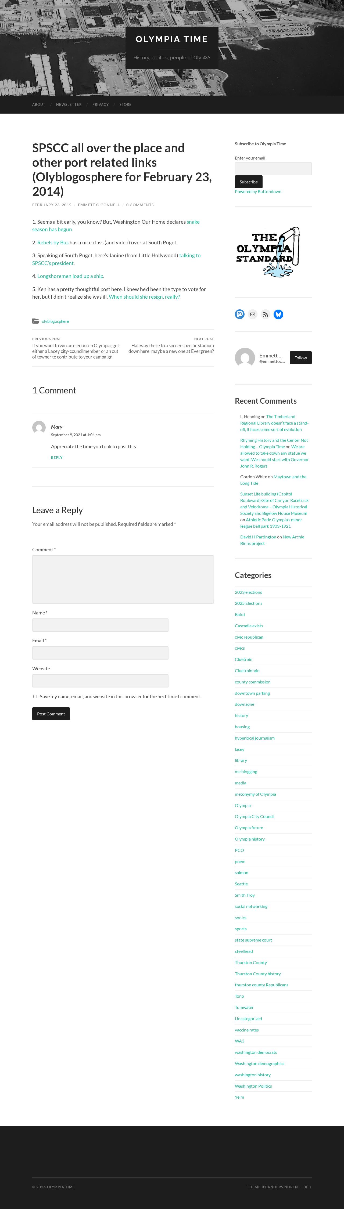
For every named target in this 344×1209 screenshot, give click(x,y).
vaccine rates (247, 1029)
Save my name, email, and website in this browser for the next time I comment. (120, 696)
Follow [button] (301, 357)
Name (40, 613)
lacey (239, 749)
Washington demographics (259, 1063)
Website (41, 668)
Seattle (241, 883)
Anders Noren (283, 1187)
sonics (240, 917)
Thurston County (251, 962)
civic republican (249, 636)
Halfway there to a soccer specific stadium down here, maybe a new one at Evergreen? (171, 345)
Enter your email (250, 157)
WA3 (239, 1040)
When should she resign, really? (144, 297)
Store (126, 104)
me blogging (246, 771)
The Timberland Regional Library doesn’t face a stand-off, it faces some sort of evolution (274, 423)
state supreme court (253, 939)
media (240, 782)
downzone (244, 704)
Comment (44, 549)
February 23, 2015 (51, 204)
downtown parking (252, 693)
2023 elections (248, 592)
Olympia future (249, 827)
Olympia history (250, 838)
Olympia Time (172, 39)
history (241, 715)
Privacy (100, 104)
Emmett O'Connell (99, 204)
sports (241, 928)
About (38, 104)
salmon (241, 872)
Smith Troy (245, 894)
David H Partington (258, 536)
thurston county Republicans (261, 984)
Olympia (243, 805)
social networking (251, 906)
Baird (240, 614)
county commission (253, 681)
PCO (239, 850)
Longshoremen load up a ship (70, 276)
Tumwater (244, 1007)
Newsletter (69, 104)
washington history (253, 1074)
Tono (239, 995)
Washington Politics (253, 1085)
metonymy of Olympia (255, 794)
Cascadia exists (249, 625)
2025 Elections (248, 603)
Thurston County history (258, 973)
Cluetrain (243, 659)
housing (242, 726)
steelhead (244, 951)
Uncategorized (248, 1018)
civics (240, 647)
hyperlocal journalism (255, 737)
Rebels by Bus (53, 242)
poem (240, 861)
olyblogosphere (55, 321)
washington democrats (256, 1052)
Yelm (239, 1096)
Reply (57, 458)
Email (39, 640)
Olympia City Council (254, 816)
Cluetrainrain (247, 670)
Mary (56, 426)
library (241, 760)
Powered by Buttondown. (258, 191)
